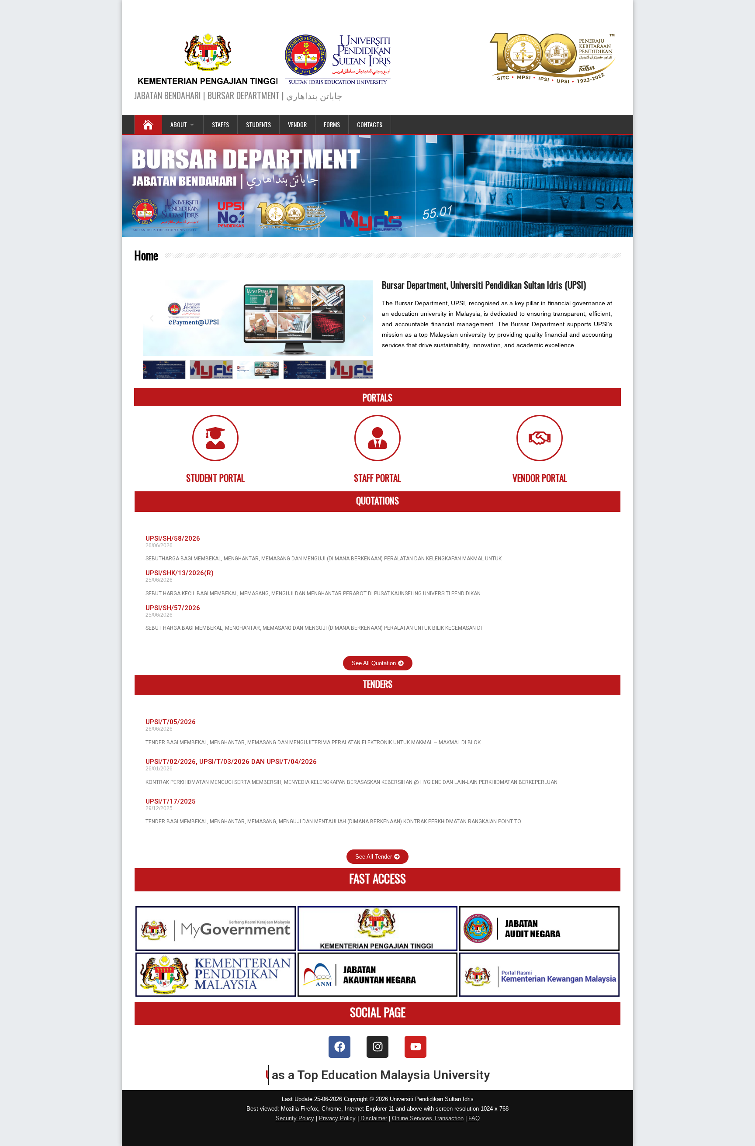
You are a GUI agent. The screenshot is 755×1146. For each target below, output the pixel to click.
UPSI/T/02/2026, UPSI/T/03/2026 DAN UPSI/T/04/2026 (231, 762)
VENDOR (297, 124)
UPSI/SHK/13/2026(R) (179, 573)
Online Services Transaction (428, 1118)
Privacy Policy (337, 1118)
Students (258, 124)
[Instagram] (377, 1047)
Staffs (220, 124)
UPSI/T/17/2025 (170, 801)
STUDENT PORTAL (215, 477)
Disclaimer (373, 1118)
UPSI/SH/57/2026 (172, 608)
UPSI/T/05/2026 (170, 722)
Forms (332, 124)
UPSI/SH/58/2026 (172, 538)
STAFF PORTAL (377, 477)
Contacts (369, 124)
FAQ (474, 1118)
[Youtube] (415, 1047)
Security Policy (295, 1118)
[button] (151, 318)
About (178, 124)
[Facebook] (339, 1047)
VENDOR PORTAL (540, 477)
